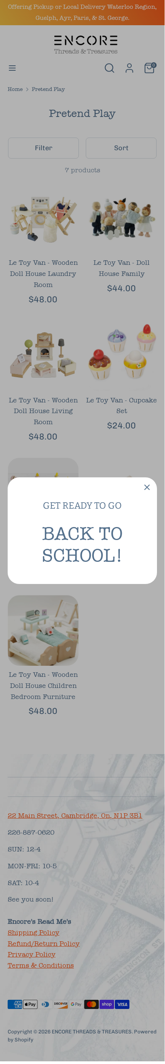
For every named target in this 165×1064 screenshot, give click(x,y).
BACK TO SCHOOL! (82, 544)
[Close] (147, 487)
